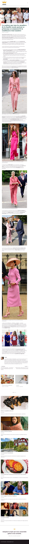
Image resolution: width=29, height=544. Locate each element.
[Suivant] (27, 383)
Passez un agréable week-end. (7, 410)
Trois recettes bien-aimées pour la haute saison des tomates (13, 474)
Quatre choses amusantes (6, 431)
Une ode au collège (5, 517)
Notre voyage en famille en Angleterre (9, 495)
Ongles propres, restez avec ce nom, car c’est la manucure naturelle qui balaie (21, 367)
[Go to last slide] (2, 383)
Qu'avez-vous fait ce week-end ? (7, 385)
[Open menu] (27, 2)
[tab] (13, 392)
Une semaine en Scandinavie (7, 452)
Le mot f (17, 385)
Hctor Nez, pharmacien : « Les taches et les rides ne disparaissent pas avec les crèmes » (7, 368)
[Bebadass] (4, 3)
